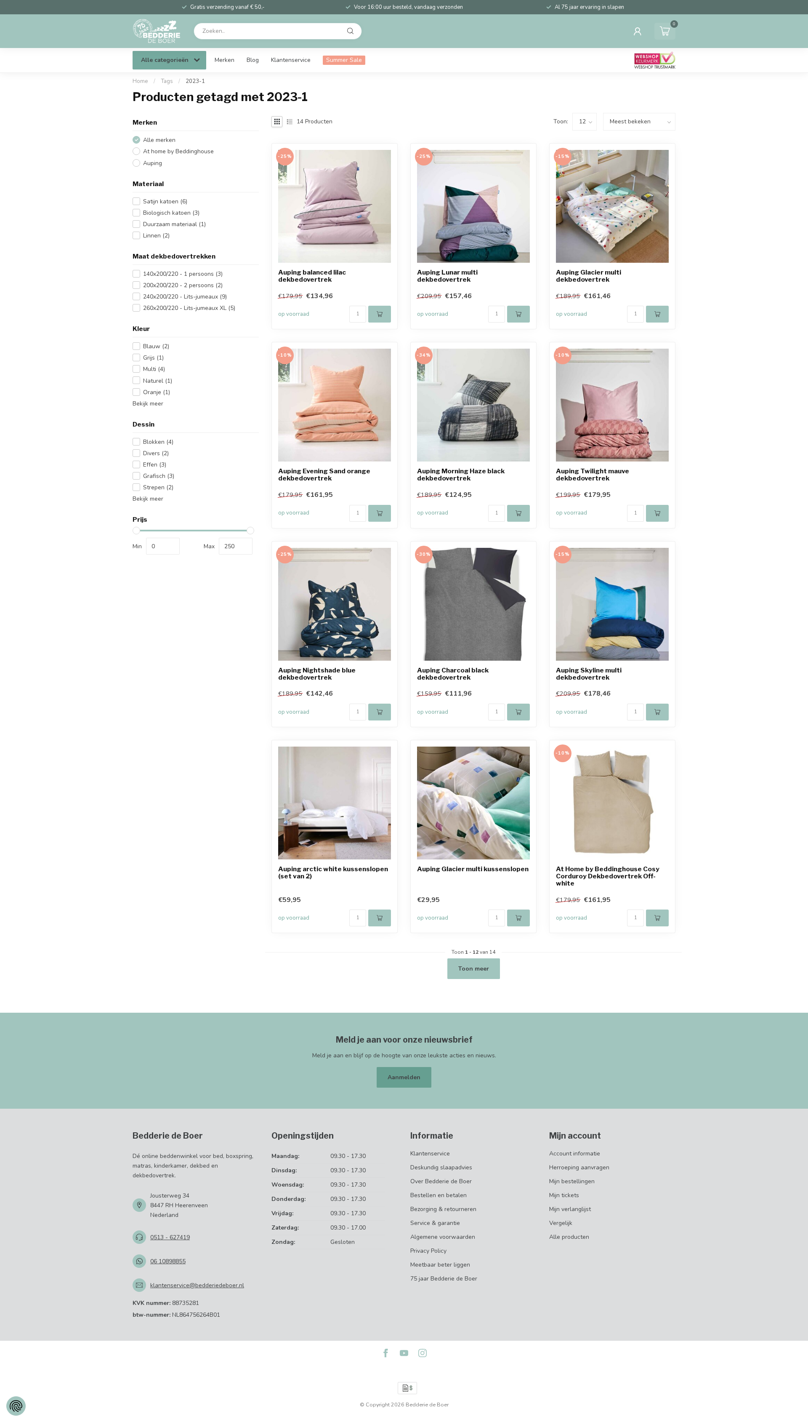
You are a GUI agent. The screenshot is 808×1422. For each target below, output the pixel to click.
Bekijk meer (148, 403)
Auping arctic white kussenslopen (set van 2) (333, 873)
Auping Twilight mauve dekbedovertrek (592, 475)
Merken (224, 60)
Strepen (158, 487)
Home (140, 81)
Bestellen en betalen (438, 1195)
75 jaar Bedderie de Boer (443, 1279)
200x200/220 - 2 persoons (183, 285)
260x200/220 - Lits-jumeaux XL (189, 307)
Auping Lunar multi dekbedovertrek (447, 276)
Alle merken (159, 140)
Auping (152, 163)
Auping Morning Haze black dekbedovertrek (461, 475)
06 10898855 (168, 1261)
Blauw (156, 346)
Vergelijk (560, 1223)
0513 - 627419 (170, 1237)
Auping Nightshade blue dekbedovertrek (317, 674)
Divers (156, 453)
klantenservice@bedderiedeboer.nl (197, 1285)
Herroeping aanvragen (579, 1167)
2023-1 (195, 81)
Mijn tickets (564, 1195)
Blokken (158, 441)
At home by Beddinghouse (178, 151)
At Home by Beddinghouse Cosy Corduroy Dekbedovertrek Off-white (607, 876)
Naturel (157, 380)
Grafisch (158, 475)
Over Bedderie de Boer (441, 1181)
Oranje (156, 392)
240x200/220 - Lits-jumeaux (185, 296)
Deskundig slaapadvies (441, 1167)
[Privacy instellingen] (16, 1406)
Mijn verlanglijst (570, 1209)
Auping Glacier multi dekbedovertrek (588, 276)
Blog (253, 60)
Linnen (156, 235)
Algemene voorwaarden (442, 1237)
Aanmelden (404, 1077)
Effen (154, 464)
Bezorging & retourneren (443, 1209)
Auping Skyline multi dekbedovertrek (589, 674)
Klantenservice (291, 60)
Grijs (153, 358)
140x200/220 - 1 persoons (183, 273)
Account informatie (574, 1154)
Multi (154, 369)
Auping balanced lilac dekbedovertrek (312, 276)
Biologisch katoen (171, 212)
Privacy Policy (428, 1251)
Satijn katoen (165, 201)
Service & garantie (435, 1223)
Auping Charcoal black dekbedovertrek (453, 674)
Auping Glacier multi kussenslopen (473, 869)
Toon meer (473, 969)
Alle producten (569, 1237)
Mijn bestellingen (572, 1181)
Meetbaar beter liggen (440, 1265)
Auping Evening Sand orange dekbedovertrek (324, 475)
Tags (167, 81)
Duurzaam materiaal (174, 224)
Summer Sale (344, 60)
